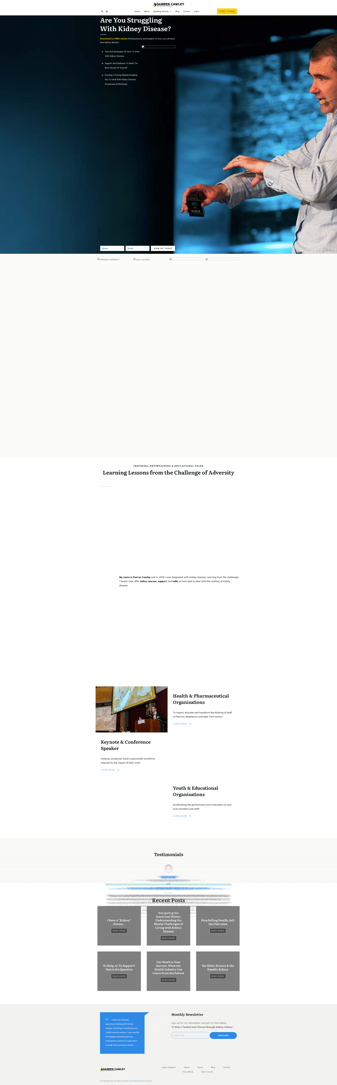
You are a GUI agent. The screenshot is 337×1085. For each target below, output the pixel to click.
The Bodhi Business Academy (140, 1081)
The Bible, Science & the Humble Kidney (218, 967)
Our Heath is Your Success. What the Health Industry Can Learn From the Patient (168, 967)
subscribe (223, 1035)
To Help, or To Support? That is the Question (119, 967)
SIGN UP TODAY (163, 248)
